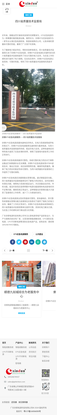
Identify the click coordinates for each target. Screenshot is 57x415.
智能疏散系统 (7, 347)
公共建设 (39, 234)
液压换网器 (23, 402)
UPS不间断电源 (7, 353)
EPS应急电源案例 (21, 234)
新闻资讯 (32, 342)
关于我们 (45, 342)
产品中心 (19, 342)
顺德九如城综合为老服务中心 (21, 294)
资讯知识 (32, 352)
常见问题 (32, 356)
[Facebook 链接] (12, 242)
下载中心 (45, 356)
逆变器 (14, 402)
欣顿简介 (45, 347)
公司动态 (32, 347)
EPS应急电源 (21, 352)
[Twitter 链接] (19, 242)
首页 (4, 342)
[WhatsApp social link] (38, 242)
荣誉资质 (45, 352)
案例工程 (28, 15)
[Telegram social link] (44, 242)
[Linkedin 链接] (31, 242)
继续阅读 (21, 313)
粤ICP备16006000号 (32, 411)
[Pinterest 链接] (25, 242)
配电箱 (18, 363)
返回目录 (28, 250)
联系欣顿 (45, 361)
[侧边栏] (3, 127)
